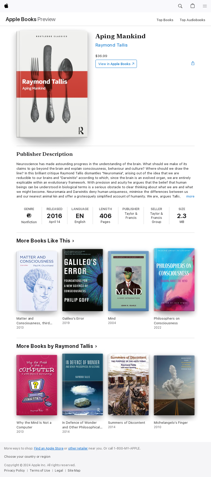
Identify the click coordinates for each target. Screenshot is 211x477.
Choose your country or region (27, 456)
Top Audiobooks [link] (192, 20)
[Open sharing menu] (193, 63)
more (190, 196)
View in (114, 64)
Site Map (74, 470)
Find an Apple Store (49, 448)
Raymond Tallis (111, 45)
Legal (59, 470)
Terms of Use (40, 470)
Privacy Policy (14, 470)
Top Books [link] (164, 20)
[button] (180, 6)
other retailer (78, 448)
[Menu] (205, 6)
